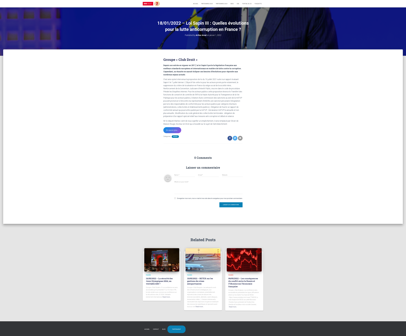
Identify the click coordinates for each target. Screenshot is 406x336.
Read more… (167, 297)
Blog (163, 329)
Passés (175, 136)
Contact (156, 329)
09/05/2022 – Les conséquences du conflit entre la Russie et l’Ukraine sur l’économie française (243, 282)
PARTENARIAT (176, 329)
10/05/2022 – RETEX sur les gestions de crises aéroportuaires (200, 281)
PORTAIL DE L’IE (247, 3)
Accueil (195, 3)
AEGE (232, 3)
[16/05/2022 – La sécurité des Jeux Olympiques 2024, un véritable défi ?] (161, 259)
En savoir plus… (172, 130)
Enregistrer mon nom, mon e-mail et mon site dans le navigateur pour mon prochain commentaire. (210, 198)
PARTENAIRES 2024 (221, 3)
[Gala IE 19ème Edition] (151, 3)
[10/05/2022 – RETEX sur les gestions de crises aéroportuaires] (203, 259)
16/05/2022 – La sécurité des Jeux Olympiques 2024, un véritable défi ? (159, 281)
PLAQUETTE (258, 3)
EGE (238, 3)
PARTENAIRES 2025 (207, 3)
